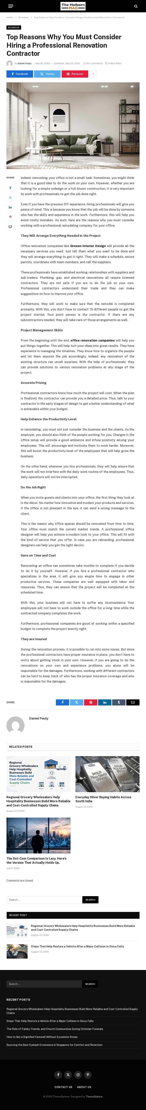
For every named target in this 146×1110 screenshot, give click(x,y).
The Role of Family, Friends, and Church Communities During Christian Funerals (54, 1028)
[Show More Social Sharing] (93, 74)
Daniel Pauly (25, 63)
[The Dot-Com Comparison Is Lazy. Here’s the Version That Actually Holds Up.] (38, 836)
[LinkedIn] (10, 207)
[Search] (136, 6)
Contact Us (63, 1087)
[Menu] (10, 6)
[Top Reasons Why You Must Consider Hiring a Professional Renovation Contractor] (73, 125)
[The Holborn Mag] (73, 6)
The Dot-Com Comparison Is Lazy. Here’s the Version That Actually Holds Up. (36, 860)
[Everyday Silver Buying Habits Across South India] (107, 774)
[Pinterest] (10, 217)
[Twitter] (10, 197)
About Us (84, 1087)
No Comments (95, 63)
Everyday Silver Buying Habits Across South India (103, 799)
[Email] (10, 226)
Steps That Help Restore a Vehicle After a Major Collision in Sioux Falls (77, 946)
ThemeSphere (94, 1096)
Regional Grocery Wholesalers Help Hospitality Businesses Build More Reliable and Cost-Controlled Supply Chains (38, 801)
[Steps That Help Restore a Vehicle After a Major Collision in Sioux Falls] (17, 951)
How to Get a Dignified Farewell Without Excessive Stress (42, 1036)
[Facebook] (10, 188)
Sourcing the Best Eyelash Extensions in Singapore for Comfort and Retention (54, 1044)
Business (14, 27)
